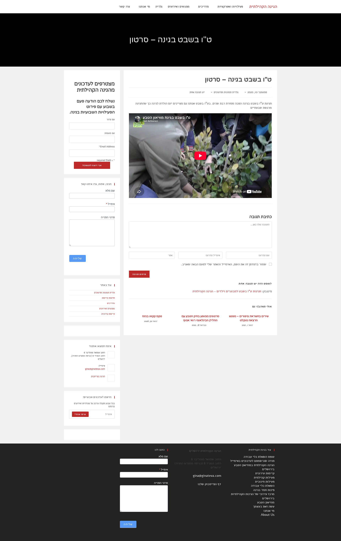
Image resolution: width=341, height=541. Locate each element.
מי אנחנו (268, 511)
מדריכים (111, 303)
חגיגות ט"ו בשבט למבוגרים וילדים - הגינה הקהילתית (227, 291)
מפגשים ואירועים (107, 308)
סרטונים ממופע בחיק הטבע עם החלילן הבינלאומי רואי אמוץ (200, 318)
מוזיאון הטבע (265, 502)
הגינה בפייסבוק (98, 376)
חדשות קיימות (108, 298)
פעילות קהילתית (264, 477)
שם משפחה (109, 133)
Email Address (107, 146)
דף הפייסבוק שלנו (209, 484)
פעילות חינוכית (264, 481)
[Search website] (112, 6)
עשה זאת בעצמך (263, 506)
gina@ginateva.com (95, 369)
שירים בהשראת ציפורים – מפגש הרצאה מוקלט (249, 318)
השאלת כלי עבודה (262, 485)
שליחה (77, 258)
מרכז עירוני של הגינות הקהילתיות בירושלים (252, 496)
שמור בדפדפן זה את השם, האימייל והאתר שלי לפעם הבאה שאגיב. (223, 264)
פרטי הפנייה (108, 217)
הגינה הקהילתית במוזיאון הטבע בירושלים (254, 467)
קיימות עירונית (108, 314)
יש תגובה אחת (197, 92)
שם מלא (110, 190)
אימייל (110, 203)
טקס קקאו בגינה (152, 316)
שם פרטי (111, 119)
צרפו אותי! (80, 414)
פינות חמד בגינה (263, 490)
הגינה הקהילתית (263, 6)
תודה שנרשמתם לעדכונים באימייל (252, 461)
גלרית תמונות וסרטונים (226, 92)
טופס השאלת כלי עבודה (259, 457)
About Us (267, 515)
